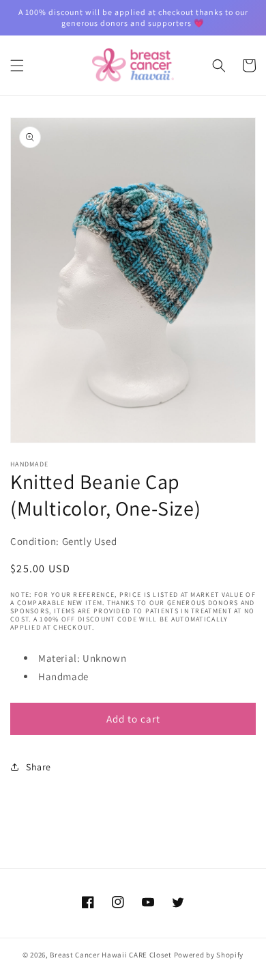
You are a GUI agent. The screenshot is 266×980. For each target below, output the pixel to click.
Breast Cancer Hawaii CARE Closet (110, 955)
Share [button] (38, 767)
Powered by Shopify (209, 955)
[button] (17, 66)
